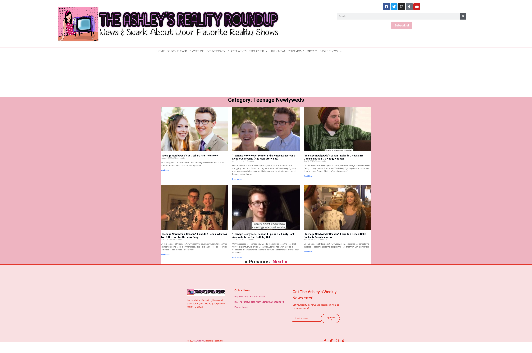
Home (161, 51)
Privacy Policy (241, 307)
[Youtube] (416, 6)
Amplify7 (199, 340)
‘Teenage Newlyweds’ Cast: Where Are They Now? (189, 155)
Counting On (216, 51)
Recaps (312, 51)
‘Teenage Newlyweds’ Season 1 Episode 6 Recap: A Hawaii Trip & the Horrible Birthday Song (194, 236)
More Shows (329, 51)
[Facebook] (386, 6)
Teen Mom (278, 51)
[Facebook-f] (325, 340)
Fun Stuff (256, 51)
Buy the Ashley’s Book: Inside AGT (250, 296)
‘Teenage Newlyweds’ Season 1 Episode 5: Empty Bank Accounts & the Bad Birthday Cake (263, 236)
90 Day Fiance (177, 51)
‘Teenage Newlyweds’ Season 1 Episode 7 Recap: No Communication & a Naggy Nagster (334, 157)
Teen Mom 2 (296, 51)
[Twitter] (394, 6)
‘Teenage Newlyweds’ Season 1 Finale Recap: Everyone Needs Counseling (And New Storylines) (263, 157)
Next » (280, 261)
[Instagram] (401, 6)
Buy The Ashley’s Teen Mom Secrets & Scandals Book (259, 301)
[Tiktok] (409, 6)
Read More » (165, 170)
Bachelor (197, 51)
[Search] (463, 16)
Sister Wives (237, 51)
